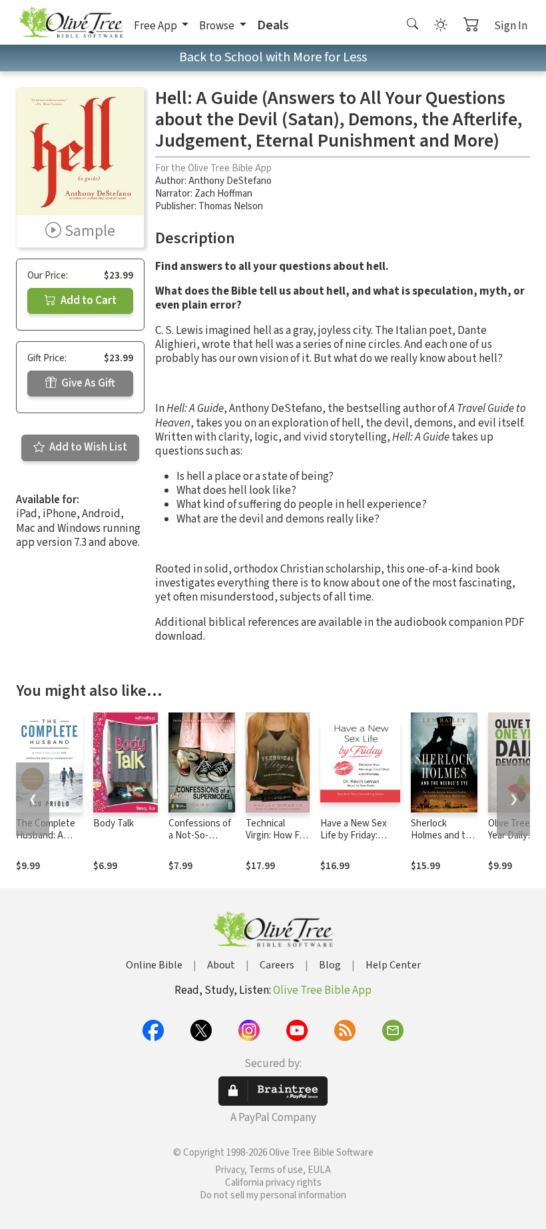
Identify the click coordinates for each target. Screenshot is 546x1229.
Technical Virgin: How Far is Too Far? (276, 836)
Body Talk (113, 823)
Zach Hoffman (223, 194)
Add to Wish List (87, 447)
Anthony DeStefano (230, 181)
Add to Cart (88, 301)
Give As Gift (87, 383)
